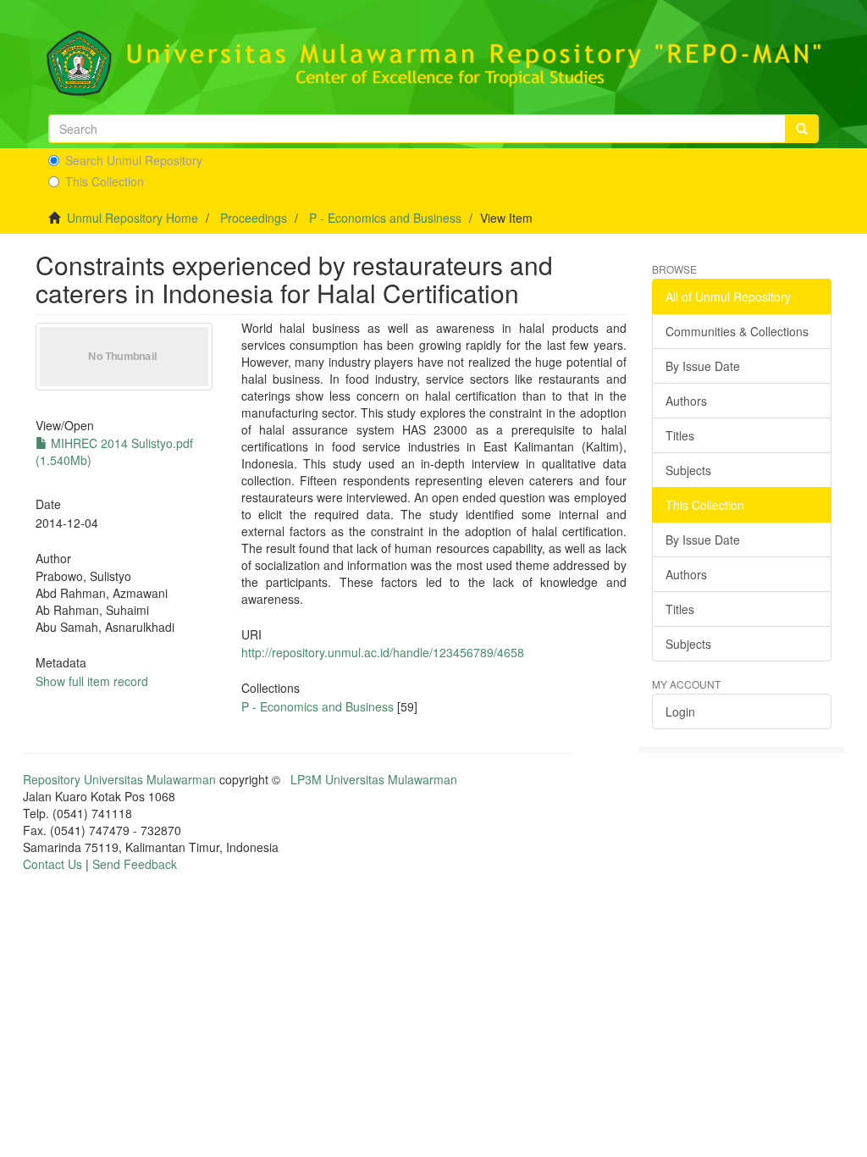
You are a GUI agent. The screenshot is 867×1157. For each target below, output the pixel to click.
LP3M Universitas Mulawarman (373, 779)
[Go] (802, 128)
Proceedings (253, 217)
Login (680, 711)
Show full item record (92, 681)
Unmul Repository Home (132, 217)
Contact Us (52, 863)
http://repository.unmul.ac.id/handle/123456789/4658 (382, 652)
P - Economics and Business (385, 217)
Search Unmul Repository (133, 160)
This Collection (104, 181)
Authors (686, 400)
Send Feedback (134, 863)
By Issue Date (702, 365)
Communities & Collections (737, 331)
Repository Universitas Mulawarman (119, 779)
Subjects (688, 470)
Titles (679, 435)
